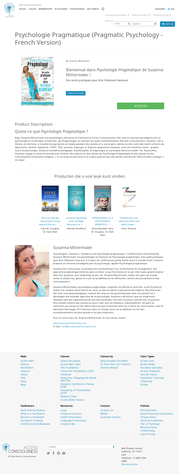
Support (25, 371)
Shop (23, 381)
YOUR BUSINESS (77, 9)
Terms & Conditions (151, 420)
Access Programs (150, 371)
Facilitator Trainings (152, 377)
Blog (23, 384)
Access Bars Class (70, 364)
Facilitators (27, 367)
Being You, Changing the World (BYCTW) (78, 379)
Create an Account (71, 413)
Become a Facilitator (32, 417)
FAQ (23, 377)
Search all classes (70, 360)
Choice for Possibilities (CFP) (76, 371)
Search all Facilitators (33, 410)
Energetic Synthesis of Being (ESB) (77, 385)
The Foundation (69, 367)
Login (63, 410)
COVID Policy (147, 430)
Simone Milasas (109, 367)
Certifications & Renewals (35, 424)
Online (144, 384)
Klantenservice (129, 464)
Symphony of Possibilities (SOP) (75, 391)
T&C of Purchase (150, 424)
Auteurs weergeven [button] (140, 15)
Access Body (147, 364)
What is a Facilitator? (33, 413)
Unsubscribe (67, 424)
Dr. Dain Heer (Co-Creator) (115, 364)
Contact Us (106, 410)
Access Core (147, 360)
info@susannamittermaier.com (79, 326)
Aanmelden (160, 9)
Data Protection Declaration (156, 413)
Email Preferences (70, 417)
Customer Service (110, 417)
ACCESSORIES (61, 9)
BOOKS (22, 9)
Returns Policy (148, 427)
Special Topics (148, 374)
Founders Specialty (151, 367)
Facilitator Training (32, 420)
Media (103, 413)
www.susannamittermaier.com (69, 323)
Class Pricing (147, 434)
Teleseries (146, 381)
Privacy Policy (148, 417)
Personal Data (148, 410)
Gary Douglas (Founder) (114, 360)
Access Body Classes (72, 399)
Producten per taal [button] (161, 15)
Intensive (65, 374)
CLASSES (32, 9)
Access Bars (27, 360)
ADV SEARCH (93, 9)
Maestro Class (68, 396)
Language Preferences (73, 420)
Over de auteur (76, 93)
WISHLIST (109, 21)
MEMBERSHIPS (46, 9)
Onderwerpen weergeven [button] (116, 15)
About (24, 374)
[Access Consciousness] (9, 10)
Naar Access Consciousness (30, 5)
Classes (25, 364)
